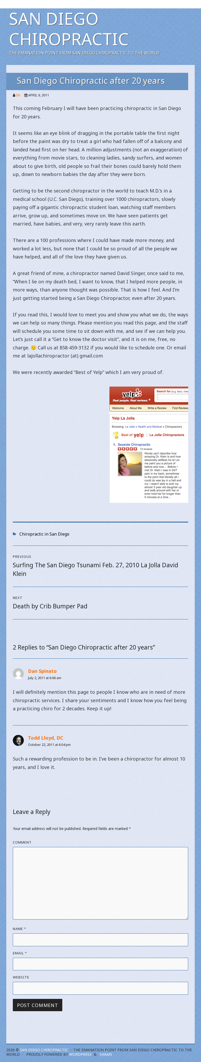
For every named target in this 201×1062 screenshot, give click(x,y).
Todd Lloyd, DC (45, 738)
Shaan (105, 1054)
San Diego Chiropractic (69, 28)
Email (20, 953)
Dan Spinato (42, 671)
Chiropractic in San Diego (44, 534)
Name (19, 928)
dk (18, 95)
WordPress (80, 1054)
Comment (22, 842)
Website (21, 977)
